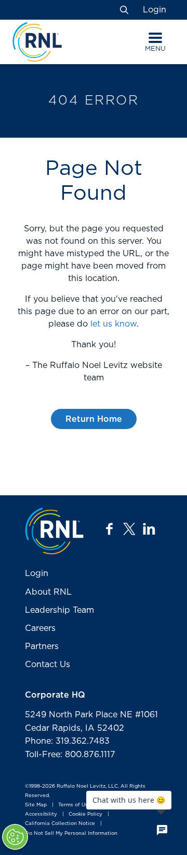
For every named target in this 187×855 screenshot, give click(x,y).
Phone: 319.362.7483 (67, 741)
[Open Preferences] (15, 837)
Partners (42, 646)
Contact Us (47, 664)
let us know (113, 324)
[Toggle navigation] (155, 38)
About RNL (48, 592)
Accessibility (41, 814)
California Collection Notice (60, 824)
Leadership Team (59, 610)
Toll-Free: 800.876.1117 (70, 754)
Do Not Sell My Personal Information (71, 833)
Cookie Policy (85, 814)
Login (154, 10)
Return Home (93, 419)
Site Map (36, 804)
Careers (40, 628)
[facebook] (109, 529)
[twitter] (129, 529)
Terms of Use (74, 804)
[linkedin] (149, 529)
